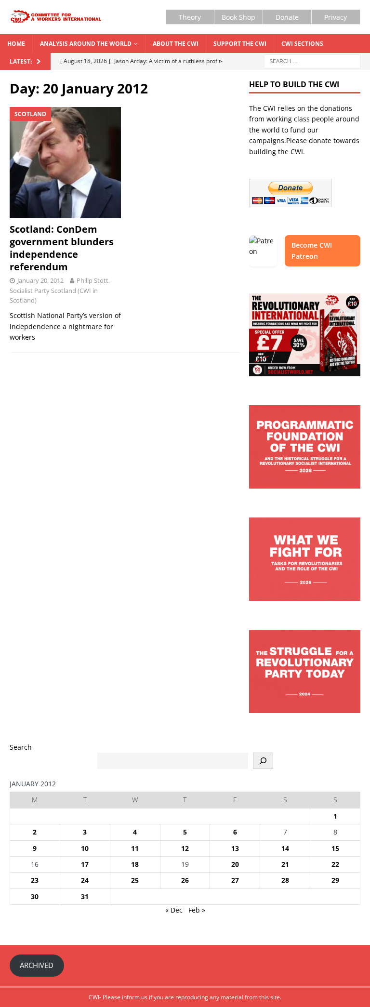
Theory (190, 17)
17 (85, 864)
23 (35, 880)
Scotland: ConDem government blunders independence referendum (62, 248)
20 (235, 864)
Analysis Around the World (86, 44)
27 (235, 880)
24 (85, 880)
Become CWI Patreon (311, 250)
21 (285, 864)
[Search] (263, 761)
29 (335, 880)
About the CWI (175, 44)
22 (335, 864)
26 (185, 880)
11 (135, 848)
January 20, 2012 (40, 280)
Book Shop (238, 17)
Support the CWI (239, 44)
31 (85, 896)
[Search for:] (312, 60)
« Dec (174, 909)
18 (135, 864)
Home (16, 44)
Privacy (335, 17)
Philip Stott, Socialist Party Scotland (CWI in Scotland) (60, 290)
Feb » (196, 909)
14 (285, 848)
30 (35, 896)
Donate (287, 17)
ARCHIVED (36, 965)
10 (85, 848)
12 (185, 848)
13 (235, 848)
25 (135, 880)
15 (335, 848)
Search (21, 747)
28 (285, 880)
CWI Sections (302, 44)
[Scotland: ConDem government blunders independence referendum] (65, 162)
